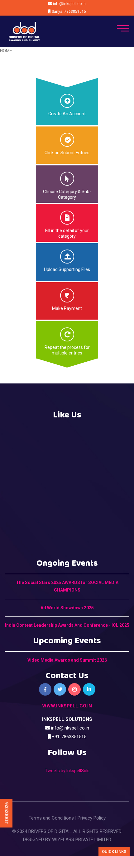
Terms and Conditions (51, 818)
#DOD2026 (6, 813)
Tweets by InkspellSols (67, 770)
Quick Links (114, 851)
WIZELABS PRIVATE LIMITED (81, 839)
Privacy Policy (92, 818)
